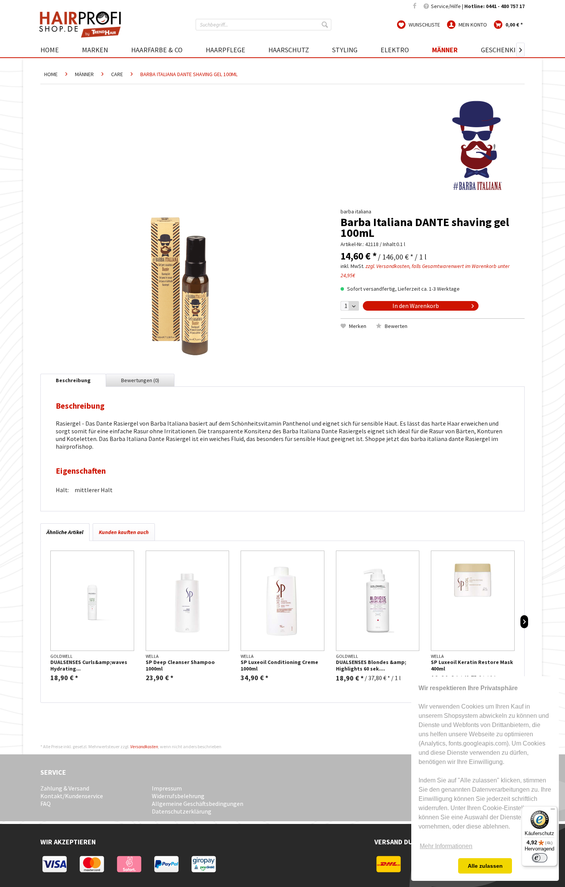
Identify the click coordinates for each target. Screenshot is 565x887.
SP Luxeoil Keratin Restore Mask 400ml (472, 665)
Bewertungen (140, 380)
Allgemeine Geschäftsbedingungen (197, 803)
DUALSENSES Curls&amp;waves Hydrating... (88, 665)
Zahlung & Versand (64, 788)
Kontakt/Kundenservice (71, 796)
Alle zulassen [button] (485, 866)
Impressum (167, 788)
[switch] (539, 857)
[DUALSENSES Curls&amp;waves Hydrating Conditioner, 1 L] (92, 601)
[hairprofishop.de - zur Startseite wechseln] (82, 25)
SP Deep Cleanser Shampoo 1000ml (180, 665)
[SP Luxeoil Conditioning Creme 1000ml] (282, 601)
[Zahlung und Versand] (58, 871)
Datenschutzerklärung (181, 811)
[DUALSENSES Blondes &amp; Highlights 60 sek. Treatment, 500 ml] (378, 601)
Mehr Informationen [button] (446, 846)
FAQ (45, 803)
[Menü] (552, 810)
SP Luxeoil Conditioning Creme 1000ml (279, 665)
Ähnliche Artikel (65, 532)
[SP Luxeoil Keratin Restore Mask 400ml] (473, 601)
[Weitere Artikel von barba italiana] (477, 145)
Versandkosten (144, 746)
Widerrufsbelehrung (178, 796)
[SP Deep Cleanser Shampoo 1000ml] (187, 601)
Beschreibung (73, 380)
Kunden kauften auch (124, 532)
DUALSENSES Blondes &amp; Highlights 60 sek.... (371, 665)
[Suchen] (325, 24)
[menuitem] (263, 24)
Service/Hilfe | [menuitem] (477, 6)
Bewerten (395, 326)
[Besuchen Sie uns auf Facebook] (415, 6)
